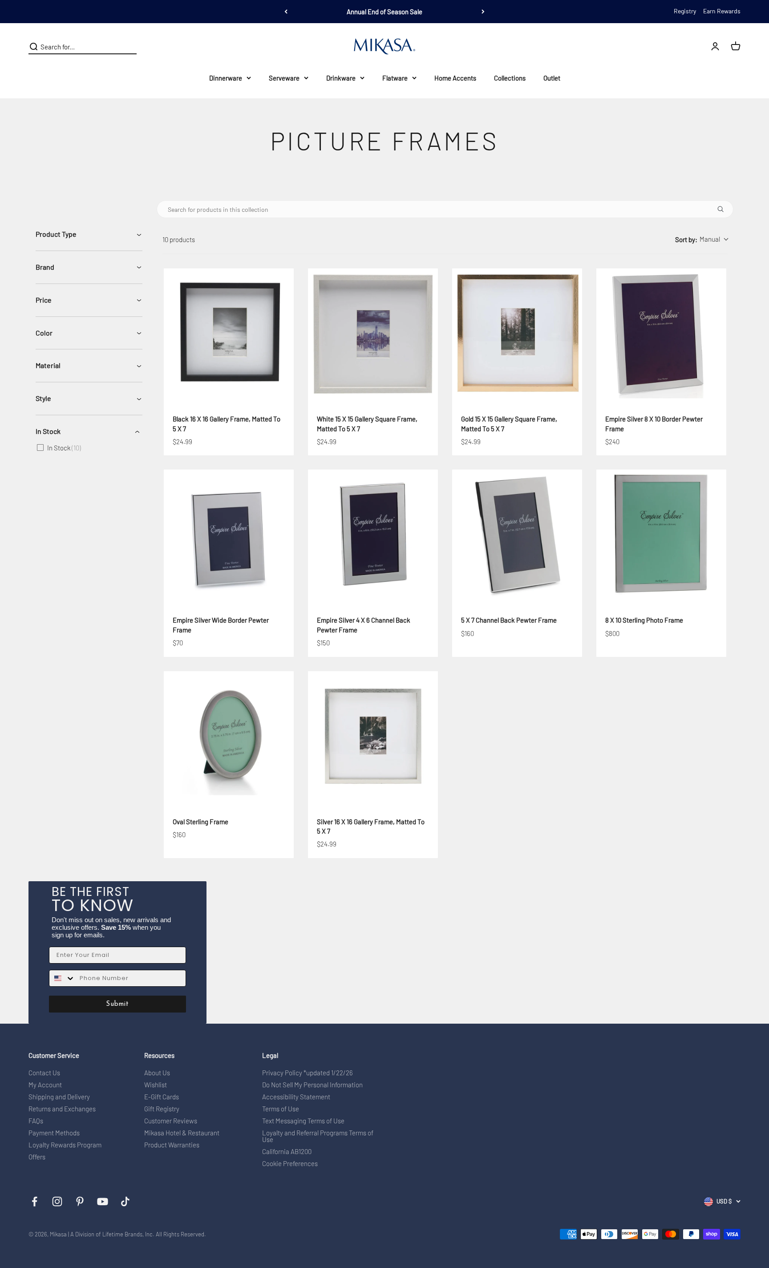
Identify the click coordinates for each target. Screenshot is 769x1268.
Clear (129, 47)
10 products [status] (178, 239)
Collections (510, 78)
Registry (685, 11)
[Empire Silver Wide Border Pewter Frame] (229, 535)
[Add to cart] (261, 384)
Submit (117, 1004)
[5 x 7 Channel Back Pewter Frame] (517, 535)
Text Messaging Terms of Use (303, 1121)
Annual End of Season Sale (384, 12)
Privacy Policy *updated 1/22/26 (307, 1072)
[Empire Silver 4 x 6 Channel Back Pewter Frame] (373, 535)
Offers (36, 1157)
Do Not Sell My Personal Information (312, 1085)
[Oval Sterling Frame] (229, 736)
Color (44, 332)
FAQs (35, 1121)
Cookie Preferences (290, 1163)
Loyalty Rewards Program (64, 1145)
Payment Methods (54, 1133)
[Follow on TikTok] (125, 1201)
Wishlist (155, 1085)
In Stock (48, 431)
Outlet (551, 78)
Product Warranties (171, 1145)
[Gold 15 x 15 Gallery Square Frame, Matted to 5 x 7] (517, 333)
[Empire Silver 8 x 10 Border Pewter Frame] (661, 333)
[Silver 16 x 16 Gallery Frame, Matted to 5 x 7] (373, 736)
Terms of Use (280, 1109)
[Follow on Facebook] (34, 1201)
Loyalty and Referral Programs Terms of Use (317, 1136)
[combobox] (701, 240)
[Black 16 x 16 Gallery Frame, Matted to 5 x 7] (229, 333)
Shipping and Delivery (59, 1097)
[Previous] (285, 11)
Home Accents (455, 78)
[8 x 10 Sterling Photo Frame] (661, 535)
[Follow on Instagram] (57, 1201)
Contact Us (44, 1072)
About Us (157, 1072)
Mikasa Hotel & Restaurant (181, 1133)
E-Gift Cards (161, 1097)
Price (44, 300)
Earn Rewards (722, 11)
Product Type (56, 234)
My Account (45, 1085)
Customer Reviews (170, 1121)
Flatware (395, 78)
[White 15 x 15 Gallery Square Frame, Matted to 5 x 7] (373, 333)
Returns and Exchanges (62, 1109)
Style (43, 398)
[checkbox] (87, 447)
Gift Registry (161, 1109)
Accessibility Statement (296, 1097)
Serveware (284, 78)
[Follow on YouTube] (103, 1201)
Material (48, 365)
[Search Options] (724, 209)
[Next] (483, 11)
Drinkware (341, 78)
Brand (45, 267)
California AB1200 (287, 1151)
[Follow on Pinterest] (80, 1201)
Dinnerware (225, 78)
